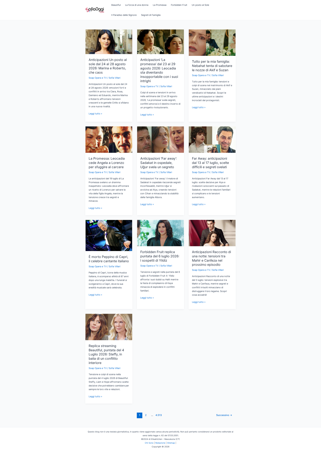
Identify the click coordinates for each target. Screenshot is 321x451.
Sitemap (171, 443)
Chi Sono (149, 443)
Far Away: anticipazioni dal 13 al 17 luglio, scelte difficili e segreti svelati (210, 162)
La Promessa (159, 5)
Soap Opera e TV (98, 77)
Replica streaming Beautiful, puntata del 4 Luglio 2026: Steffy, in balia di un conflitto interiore (106, 354)
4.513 (158, 415)
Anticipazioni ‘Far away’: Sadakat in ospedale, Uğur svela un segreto (158, 162)
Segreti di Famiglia (150, 15)
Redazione (160, 443)
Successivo (224, 415)
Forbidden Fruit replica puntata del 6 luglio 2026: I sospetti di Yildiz (159, 256)
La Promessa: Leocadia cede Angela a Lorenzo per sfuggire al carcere (107, 162)
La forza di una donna (136, 5)
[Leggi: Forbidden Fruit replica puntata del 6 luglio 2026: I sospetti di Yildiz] (160, 232)
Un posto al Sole (200, 5)
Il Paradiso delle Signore (124, 15)
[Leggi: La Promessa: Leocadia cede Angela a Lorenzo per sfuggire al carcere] (108, 139)
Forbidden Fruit (179, 5)
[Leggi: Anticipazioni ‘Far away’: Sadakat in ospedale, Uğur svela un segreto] (160, 139)
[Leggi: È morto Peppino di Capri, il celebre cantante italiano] (108, 235)
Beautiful (116, 5)
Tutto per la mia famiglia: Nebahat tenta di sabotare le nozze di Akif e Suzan (212, 66)
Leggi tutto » (95, 114)
